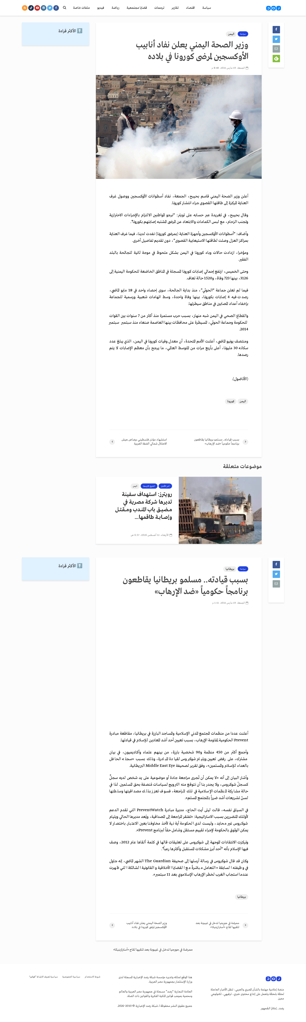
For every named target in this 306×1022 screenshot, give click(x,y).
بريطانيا (230, 569)
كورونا (230, 401)
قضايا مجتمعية (137, 8)
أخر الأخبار (165, 486)
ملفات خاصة (81, 8)
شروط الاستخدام (92, 976)
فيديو (100, 8)
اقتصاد (190, 8)
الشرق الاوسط (149, 486)
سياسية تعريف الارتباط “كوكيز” (43, 976)
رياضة (115, 8)
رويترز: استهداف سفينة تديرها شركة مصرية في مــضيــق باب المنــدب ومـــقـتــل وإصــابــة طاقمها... (143, 506)
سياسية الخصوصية (71, 976)
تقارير (175, 8)
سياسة (206, 8)
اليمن (231, 34)
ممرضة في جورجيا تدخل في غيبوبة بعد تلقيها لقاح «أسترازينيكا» (153, 949)
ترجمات (159, 8)
